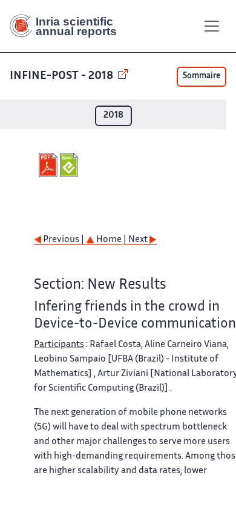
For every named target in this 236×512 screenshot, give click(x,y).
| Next (136, 240)
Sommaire (201, 76)
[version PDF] (49, 165)
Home (108, 240)
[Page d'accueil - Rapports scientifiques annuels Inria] (67, 26)
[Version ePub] (70, 165)
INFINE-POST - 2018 (63, 76)
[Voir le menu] (212, 26)
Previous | (63, 240)
